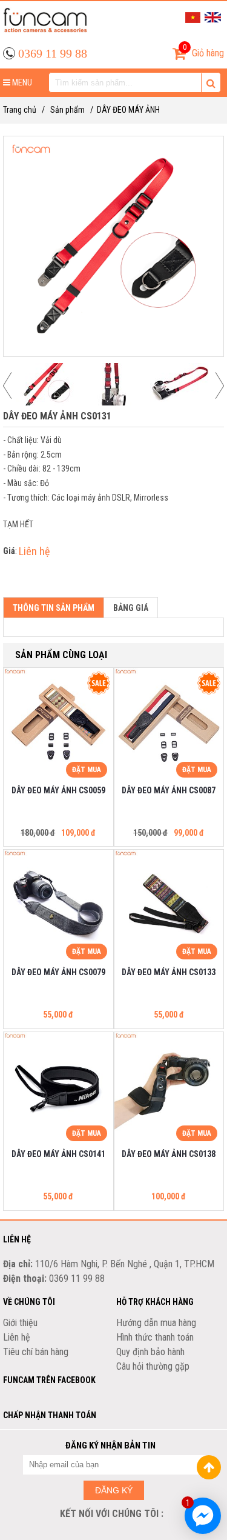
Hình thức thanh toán (155, 1337)
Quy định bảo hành (150, 1352)
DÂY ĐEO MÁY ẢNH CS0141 (58, 1154)
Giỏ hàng (203, 50)
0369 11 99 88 (52, 53)
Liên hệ (16, 1337)
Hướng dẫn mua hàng (156, 1322)
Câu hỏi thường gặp (152, 1366)
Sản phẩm (67, 110)
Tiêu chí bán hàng (35, 1352)
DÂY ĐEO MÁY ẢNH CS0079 (58, 972)
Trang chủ (19, 110)
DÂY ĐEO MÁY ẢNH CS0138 (168, 1154)
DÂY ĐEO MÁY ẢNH (128, 110)
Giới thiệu (20, 1322)
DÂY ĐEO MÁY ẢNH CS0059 (58, 790)
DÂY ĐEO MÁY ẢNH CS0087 (168, 790)
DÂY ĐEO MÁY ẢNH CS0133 (168, 972)
